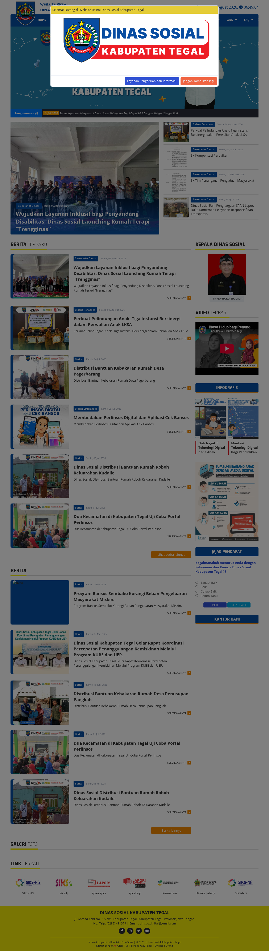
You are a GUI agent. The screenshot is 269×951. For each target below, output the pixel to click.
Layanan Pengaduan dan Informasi (151, 81)
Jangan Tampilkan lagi (198, 81)
